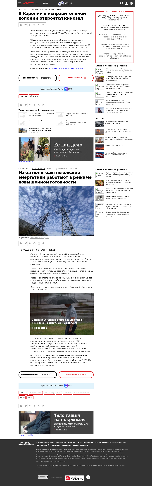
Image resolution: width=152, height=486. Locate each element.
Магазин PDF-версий (85, 443)
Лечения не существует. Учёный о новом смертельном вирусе (118, 197)
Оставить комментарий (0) (76, 374)
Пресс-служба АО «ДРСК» (39, 238)
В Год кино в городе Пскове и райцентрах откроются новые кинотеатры (40, 130)
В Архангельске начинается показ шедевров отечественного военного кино (79, 123)
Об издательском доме (45, 443)
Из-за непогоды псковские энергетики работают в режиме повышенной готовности (114, 27)
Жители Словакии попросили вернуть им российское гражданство (119, 138)
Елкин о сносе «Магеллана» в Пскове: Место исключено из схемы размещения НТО (114, 37)
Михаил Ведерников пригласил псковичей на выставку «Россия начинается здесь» (114, 46)
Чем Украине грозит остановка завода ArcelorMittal (116, 122)
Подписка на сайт (43, 445)
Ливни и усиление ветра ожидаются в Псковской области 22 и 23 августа (57, 321)
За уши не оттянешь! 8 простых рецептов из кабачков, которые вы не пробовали (119, 182)
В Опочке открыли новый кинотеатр (67, 68)
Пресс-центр (61, 443)
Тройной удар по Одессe (114, 145)
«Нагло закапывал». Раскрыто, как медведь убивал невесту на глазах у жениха (119, 71)
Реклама (71, 443)
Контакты (55, 445)
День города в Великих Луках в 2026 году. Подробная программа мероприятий (114, 18)
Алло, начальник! (35, 121)
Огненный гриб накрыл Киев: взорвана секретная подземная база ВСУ (118, 131)
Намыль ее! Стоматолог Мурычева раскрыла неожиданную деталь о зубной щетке (118, 206)
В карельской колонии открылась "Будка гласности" (41, 114)
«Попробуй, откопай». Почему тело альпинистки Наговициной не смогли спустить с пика (119, 110)
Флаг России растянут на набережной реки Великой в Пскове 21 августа (114, 56)
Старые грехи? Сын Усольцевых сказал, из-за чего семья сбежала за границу (119, 214)
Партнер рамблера (56, 477)
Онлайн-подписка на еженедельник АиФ (110, 443)
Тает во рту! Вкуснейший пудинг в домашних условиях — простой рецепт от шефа (118, 78)
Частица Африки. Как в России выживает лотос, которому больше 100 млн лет (119, 102)
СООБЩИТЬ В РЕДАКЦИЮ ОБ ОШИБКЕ (75, 445)
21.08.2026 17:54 (24, 169)
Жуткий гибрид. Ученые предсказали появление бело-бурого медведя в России (119, 175)
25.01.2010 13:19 (24, 10)
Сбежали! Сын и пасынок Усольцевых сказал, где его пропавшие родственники (119, 94)
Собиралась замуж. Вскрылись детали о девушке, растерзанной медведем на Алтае (118, 86)
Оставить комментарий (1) (76, 78)
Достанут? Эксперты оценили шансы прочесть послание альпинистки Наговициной (119, 190)
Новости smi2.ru (26, 162)
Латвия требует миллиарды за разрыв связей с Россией (116, 154)
